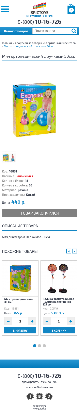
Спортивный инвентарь (60, 43)
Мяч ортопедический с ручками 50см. (29, 46)
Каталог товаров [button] (16, 31)
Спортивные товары (28, 43)
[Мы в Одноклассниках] (48, 396)
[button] (5, 9)
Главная (7, 43)
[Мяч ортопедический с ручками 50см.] (39, 108)
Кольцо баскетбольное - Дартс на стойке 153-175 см (58, 301)
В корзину (20, 330)
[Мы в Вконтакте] (39, 396)
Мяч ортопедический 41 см (18, 300)
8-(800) (40, 22)
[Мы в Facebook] (30, 396)
